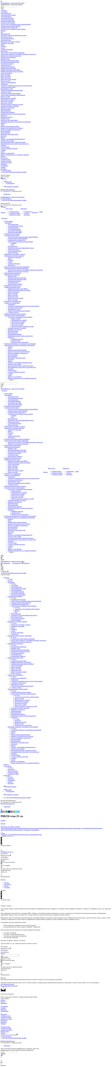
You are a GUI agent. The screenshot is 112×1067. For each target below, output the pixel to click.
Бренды (3, 1001)
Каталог (10, 580)
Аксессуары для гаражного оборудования (27, 609)
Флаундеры (38, 834)
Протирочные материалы (18, 646)
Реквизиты (4, 1020)
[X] (9, 812)
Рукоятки (20, 834)
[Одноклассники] (4, 812)
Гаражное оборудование (18, 599)
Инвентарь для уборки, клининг (21, 624)
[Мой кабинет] (1, 558)
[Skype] (16, 812)
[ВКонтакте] (2, 812)
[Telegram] (19, 812)
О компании (4, 1006)
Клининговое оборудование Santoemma (23, 639)
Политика (4, 1022)
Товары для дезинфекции (18, 678)
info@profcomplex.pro (8, 189)
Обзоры (3, 1033)
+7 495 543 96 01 (6, 170)
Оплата (6, 886)
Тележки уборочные (29, 834)
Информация (4, 1011)
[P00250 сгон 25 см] (7, 852)
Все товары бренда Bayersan (9, 986)
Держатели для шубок (7, 834)
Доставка (7, 887)
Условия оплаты (5, 1016)
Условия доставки (6, 1017)
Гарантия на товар (6, 1019)
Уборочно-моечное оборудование (21, 692)
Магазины (4, 1014)
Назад (11, 579)
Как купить (11, 769)
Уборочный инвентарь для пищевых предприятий (26, 730)
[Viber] (11, 812)
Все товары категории (7, 984)
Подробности (5, 859)
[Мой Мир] (7, 812)
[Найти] (2, 8)
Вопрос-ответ (5, 1031)
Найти (3, 1053)
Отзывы (6, 882)
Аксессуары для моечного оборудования (27, 697)
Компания (11, 778)
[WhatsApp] (14, 812)
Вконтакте (7, 194)
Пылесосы (18, 720)
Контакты (4, 1009)
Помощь (3, 1023)
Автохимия (14, 585)
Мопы (16, 834)
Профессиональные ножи (19, 661)
